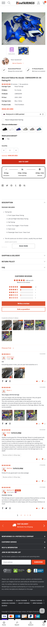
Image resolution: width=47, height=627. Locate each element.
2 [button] (21, 515)
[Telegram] (20, 185)
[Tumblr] (16, 185)
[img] (6, 354)
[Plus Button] (16, 150)
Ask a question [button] (23, 309)
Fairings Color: (6, 101)
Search (4, 606)
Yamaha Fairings (36, 601)
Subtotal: (5, 155)
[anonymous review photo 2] (19, 372)
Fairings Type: (6, 86)
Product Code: (6, 104)
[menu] (3, 3)
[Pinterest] (11, 185)
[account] (38, 3)
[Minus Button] (4, 150)
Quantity (4, 146)
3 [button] (24, 515)
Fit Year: (4, 97)
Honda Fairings (7, 601)
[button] (6, 84)
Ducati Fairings (24, 603)
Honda (19, 90)
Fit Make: (5, 90)
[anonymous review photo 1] (7, 372)
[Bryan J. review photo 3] (31, 415)
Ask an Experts (17, 63)
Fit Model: (5, 94)
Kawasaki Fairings (9, 603)
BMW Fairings (38, 603)
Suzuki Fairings (21, 601)
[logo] (25, 3)
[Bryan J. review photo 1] (7, 415)
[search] (9, 3)
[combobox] (23, 114)
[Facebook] (3, 185)
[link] (5, 42)
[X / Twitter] (7, 185)
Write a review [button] (23, 303)
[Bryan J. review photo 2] (19, 415)
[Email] (24, 185)
